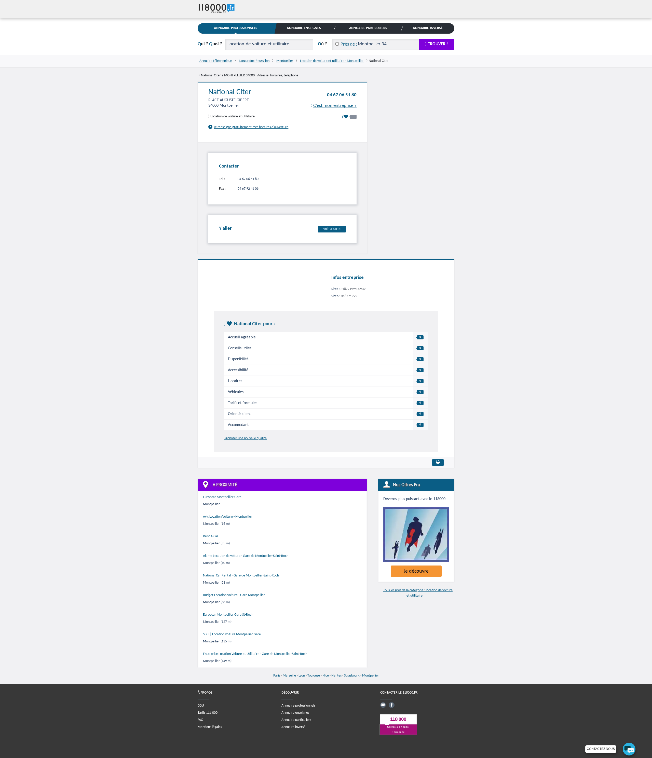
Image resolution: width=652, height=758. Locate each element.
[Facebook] (391, 705)
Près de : (349, 44)
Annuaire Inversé (428, 28)
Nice (325, 676)
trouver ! (438, 44)
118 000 (398, 719)
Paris (276, 676)
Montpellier (370, 676)
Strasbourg (352, 676)
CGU (201, 705)
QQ (210, 44)
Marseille (289, 676)
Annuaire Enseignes (304, 28)
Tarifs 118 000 (208, 712)
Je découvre (416, 571)
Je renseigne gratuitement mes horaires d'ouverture (251, 127)
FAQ (200, 720)
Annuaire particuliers (296, 720)
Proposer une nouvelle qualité (245, 438)
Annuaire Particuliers (368, 28)
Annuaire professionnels (298, 705)
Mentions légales (210, 727)
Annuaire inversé (293, 727)
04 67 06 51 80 (342, 95)
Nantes (336, 676)
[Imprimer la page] (438, 462)
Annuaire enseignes (295, 712)
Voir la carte (332, 229)
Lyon (301, 676)
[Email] (383, 705)
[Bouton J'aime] (349, 117)
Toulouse (313, 676)
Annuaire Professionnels (235, 28)
